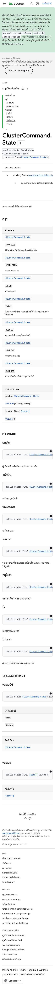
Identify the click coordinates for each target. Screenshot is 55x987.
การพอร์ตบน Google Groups (15, 923)
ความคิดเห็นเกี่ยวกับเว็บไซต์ (32, 974)
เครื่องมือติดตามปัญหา (11, 959)
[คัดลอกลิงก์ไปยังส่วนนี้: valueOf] (16, 685)
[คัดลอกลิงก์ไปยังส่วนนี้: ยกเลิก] (13, 443)
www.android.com (11, 945)
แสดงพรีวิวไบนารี (9, 872)
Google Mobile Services (13, 949)
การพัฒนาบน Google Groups (15, 918)
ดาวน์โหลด (6, 868)
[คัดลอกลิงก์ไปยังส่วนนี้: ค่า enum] (19, 434)
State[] (25, 411)
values (9, 418)
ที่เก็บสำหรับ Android (11, 858)
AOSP (4, 82)
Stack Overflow (9, 954)
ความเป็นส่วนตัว (11, 974)
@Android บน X (9, 894)
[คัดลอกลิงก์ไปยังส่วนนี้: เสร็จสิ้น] (14, 475)
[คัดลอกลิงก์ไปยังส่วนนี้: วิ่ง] (8, 607)
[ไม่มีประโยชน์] (27, 88)
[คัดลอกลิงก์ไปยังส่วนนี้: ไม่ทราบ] (14, 639)
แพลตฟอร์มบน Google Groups (16, 913)
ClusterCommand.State (33, 157)
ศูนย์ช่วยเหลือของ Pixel (12, 940)
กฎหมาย (32, 970)
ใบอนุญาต (43, 970)
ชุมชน (23, 970)
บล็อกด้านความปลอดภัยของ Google (17, 908)
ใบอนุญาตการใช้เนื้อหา (11, 833)
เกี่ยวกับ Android (10, 970)
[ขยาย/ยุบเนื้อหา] (14, 96)
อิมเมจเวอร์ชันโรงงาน (11, 877)
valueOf (9, 403)
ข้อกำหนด (6, 863)
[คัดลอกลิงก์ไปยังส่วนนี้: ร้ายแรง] (14, 539)
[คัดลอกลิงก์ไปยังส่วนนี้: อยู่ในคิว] (14, 575)
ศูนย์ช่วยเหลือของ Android (13, 935)
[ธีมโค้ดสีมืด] (51, 451)
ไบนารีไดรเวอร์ (8, 882)
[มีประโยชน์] (23, 88)
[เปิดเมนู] (5, 3)
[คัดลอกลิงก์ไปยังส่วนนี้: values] (14, 763)
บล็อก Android (9, 904)
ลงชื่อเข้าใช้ (46, 3)
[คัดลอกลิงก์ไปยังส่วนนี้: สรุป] (11, 219)
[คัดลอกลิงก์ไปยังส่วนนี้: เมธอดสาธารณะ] (28, 676)
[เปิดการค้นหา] (32, 3)
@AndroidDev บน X (11, 899)
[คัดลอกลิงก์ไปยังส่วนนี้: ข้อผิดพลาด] (18, 507)
